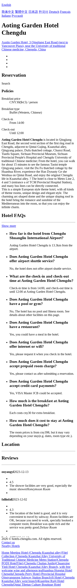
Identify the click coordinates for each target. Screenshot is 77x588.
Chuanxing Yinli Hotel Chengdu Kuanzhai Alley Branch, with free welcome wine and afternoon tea (36, 567)
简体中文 (8, 11)
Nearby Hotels (11, 546)
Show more (9, 225)
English (6, 5)
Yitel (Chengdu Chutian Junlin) (36, 563)
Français (65, 11)
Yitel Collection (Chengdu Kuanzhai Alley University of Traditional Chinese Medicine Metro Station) (35, 556)
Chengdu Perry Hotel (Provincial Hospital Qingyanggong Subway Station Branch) (33, 575)
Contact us (8, 542)
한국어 (43, 11)
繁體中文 (21, 11)
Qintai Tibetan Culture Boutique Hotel (37, 584)
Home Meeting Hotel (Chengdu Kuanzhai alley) (32, 552)
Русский (17, 15)
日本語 (33, 11)
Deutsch (54, 11)
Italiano (6, 15)
